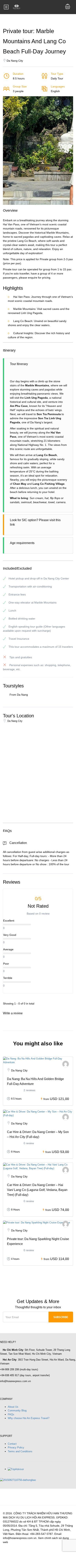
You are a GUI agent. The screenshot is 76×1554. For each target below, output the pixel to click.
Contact (12, 1443)
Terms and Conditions (20, 1451)
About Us (13, 1406)
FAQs (11, 1414)
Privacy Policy (16, 1447)
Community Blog (17, 1410)
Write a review (13, 1013)
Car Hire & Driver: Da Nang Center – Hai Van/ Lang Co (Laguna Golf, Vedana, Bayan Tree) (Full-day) (37, 1189)
